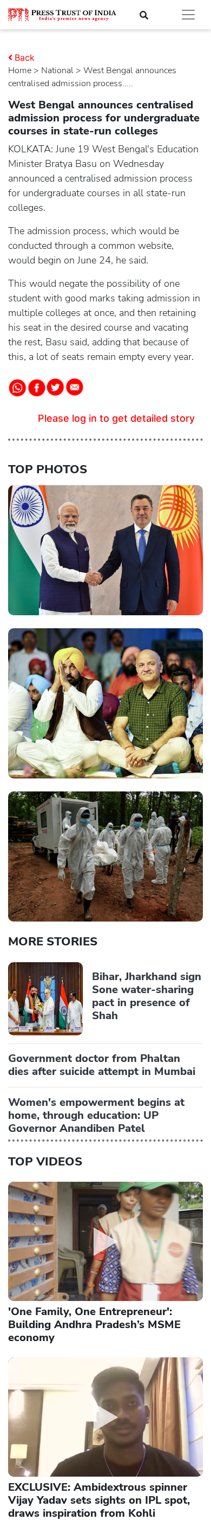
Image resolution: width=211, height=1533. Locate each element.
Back (25, 57)
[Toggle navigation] (188, 14)
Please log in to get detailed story (116, 418)
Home (19, 70)
